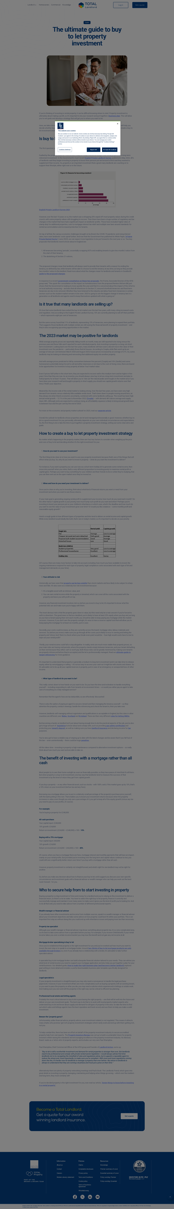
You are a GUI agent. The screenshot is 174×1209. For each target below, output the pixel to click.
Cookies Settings (65, 149)
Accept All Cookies (109, 149)
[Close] (117, 123)
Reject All (93, 149)
